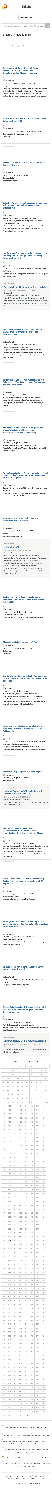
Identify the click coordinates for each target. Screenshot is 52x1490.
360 (20, 1233)
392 (20, 1249)
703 (15, 1403)
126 (9, 1118)
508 (43, 1304)
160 (20, 1134)
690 (31, 1395)
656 (20, 1379)
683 (37, 1391)
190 (9, 1150)
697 (26, 1399)
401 (26, 1253)
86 (27, 1098)
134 (9, 1122)
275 (37, 1189)
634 (31, 1368)
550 (9, 1328)
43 (13, 1082)
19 (41, 1070)
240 (20, 1173)
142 (9, 1126)
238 (9, 1173)
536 (20, 1320)
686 (9, 1395)
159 (15, 1134)
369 (26, 1237)
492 (43, 1296)
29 (41, 1074)
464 (20, 1284)
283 (37, 1193)
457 (26, 1280)
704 (20, 1403)
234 (31, 1169)
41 (3, 1082)
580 (43, 1340)
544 (20, 1324)
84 (18, 1098)
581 (4, 1344)
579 (37, 1340)
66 (27, 1090)
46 (27, 1082)
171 (37, 1138)
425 (26, 1265)
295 (15, 1201)
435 (37, 1268)
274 (31, 1189)
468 (43, 1284)
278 (9, 1193)
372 (43, 1237)
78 (36, 1094)
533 (4, 1320)
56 (27, 1086)
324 (43, 1213)
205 (4, 1158)
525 (4, 1316)
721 (26, 1411)
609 (26, 1356)
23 (13, 1074)
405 (4, 1257)
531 (37, 1316)
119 (15, 1114)
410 (31, 1257)
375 (15, 1241)
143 (15, 1126)
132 (43, 1118)
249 (26, 1177)
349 (4, 1229)
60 (46, 1086)
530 (31, 1316)
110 (9, 1110)
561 (26, 1332)
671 (15, 1387)
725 (4, 1415)
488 (20, 1296)
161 (26, 1134)
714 (31, 1407)
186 (31, 1146)
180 (43, 1142)
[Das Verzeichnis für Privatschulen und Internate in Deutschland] (26, 1456)
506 (31, 1304)
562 (31, 1332)
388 (43, 1245)
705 (26, 1403)
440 (20, 1272)
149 (4, 1130)
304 (20, 1205)
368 (20, 1237)
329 (26, 1217)
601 (26, 1352)
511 (15, 1308)
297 (26, 1201)
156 (43, 1130)
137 (26, 1122)
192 (20, 1150)
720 (20, 1411)
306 (31, 1205)
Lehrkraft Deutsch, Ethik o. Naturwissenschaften (25, 1041)
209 (26, 1158)
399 (15, 1253)
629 (4, 1368)
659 (37, 1379)
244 (43, 1173)
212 (43, 1158)
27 (32, 1074)
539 (37, 1320)
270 (9, 1189)
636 (43, 1368)
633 (26, 1368)
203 (37, 1154)
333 (4, 1221)
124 (43, 1114)
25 (22, 1074)
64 (18, 1090)
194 (31, 1150)
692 (43, 1395)
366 (9, 1237)
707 (37, 1403)
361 (26, 1233)
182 (9, 1146)
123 (37, 1114)
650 (31, 1376)
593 (26, 1348)
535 (15, 1320)
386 (31, 1245)
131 (37, 1118)
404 (43, 1253)
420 (43, 1261)
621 (4, 1364)
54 (18, 1086)
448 (20, 1276)
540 (43, 1320)
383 (15, 1245)
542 (9, 1324)
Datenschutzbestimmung (17, 1479)
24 (18, 1074)
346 (31, 1225)
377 (26, 1241)
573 (4, 1340)
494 (9, 1300)
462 (9, 1284)
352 (20, 1229)
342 (9, 1225)
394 (31, 1249)
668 (43, 1383)
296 (20, 1201)
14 (18, 1070)
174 (9, 1142)
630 (9, 1368)
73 (13, 1094)
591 (15, 1348)
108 (43, 1106)
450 (31, 1276)
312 (20, 1209)
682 (31, 1391)
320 (20, 1213)
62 (8, 1090)
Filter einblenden (26, 18)
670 (9, 1387)
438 (9, 1272)
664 (20, 1383)
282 (31, 1193)
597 (4, 1352)
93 (13, 1102)
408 (20, 1257)
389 (4, 1249)
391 (15, 1249)
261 (4, 1185)
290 (31, 1197)
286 (9, 1197)
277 (4, 1193)
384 (20, 1245)
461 (4, 1284)
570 (31, 1336)
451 (37, 1276)
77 (32, 1094)
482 (31, 1292)
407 (15, 1257)
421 (4, 1265)
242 (31, 1173)
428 (43, 1265)
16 (27, 1070)
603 (37, 1352)
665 (26, 1383)
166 (9, 1138)
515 (37, 1308)
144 (20, 1126)
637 (4, 1372)
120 (20, 1114)
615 (15, 1360)
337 (26, 1221)
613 (4, 1360)
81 (3, 1098)
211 (37, 1158)
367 (15, 1237)
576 (20, 1340)
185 (26, 1146)
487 (15, 1296)
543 (15, 1324)
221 (4, 1165)
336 (20, 1221)
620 (43, 1360)
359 (15, 1233)
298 (31, 1201)
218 (31, 1161)
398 (9, 1253)
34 (18, 1078)
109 (4, 1110)
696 (20, 1399)
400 (20, 1253)
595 (37, 1348)
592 (20, 1348)
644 (43, 1372)
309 (4, 1209)
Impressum (35, 1479)
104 (20, 1106)
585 (26, 1344)
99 (41, 1102)
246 (9, 1177)
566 (9, 1336)
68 (36, 1090)
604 (43, 1352)
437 (4, 1272)
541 (4, 1324)
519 (15, 1312)
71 (3, 1094)
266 (31, 1185)
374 (9, 1241)
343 (15, 1225)
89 (41, 1098)
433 (26, 1268)
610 (31, 1356)
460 (43, 1280)
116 (43, 1110)
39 (41, 1078)
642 (31, 1372)
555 (37, 1328)
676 (43, 1387)
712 (20, 1407)
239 (15, 1173)
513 (26, 1308)
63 (13, 1090)
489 (26, 1296)
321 (26, 1213)
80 (46, 1094)
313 (26, 1209)
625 (26, 1364)
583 (15, 1344)
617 (26, 1360)
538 (31, 1320)
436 (43, 1268)
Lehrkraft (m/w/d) (11, 547)
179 (37, 1142)
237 (4, 1173)
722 (31, 1411)
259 (37, 1181)
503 (15, 1304)
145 (26, 1126)
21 (3, 1074)
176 (20, 1142)
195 (37, 1150)
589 (4, 1348)
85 (22, 1098)
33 (13, 1078)
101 (4, 1106)
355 (37, 1229)
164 (43, 1134)
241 (26, 1173)
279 (15, 1193)
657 (26, 1379)
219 (37, 1161)
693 (4, 1399)
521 (26, 1312)
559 (15, 1332)
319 (15, 1213)
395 (37, 1249)
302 (9, 1205)
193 (26, 1150)
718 (9, 1411)
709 (4, 1407)
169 (26, 1138)
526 (9, 1316)
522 (31, 1312)
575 (15, 1340)
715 (37, 1407)
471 (15, 1288)
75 (22, 1094)
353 (26, 1229)
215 (15, 1161)
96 (27, 1102)
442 (31, 1272)
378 (31, 1241)
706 (31, 1403)
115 (37, 1110)
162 (31, 1134)
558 (9, 1332)
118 (9, 1114)
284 (43, 1193)
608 (20, 1356)
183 (15, 1146)
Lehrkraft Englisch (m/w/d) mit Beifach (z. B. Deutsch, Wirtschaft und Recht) (23, 792)
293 (4, 1201)
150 (9, 1130)
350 (9, 1229)
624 (20, 1364)
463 (15, 1284)
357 (4, 1233)
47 (32, 1082)
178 (31, 1142)
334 (9, 1221)
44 (18, 1082)
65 (22, 1090)
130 (31, 1118)
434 (31, 1268)
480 (20, 1292)
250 (31, 1177)
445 (4, 1276)
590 (9, 1348)
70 (46, 1090)
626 (31, 1364)
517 (4, 1312)
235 (37, 1169)
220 (43, 1161)
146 (31, 1126)
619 (37, 1360)
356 (43, 1229)
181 (4, 1146)
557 (4, 1332)
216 (20, 1161)
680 (20, 1391)
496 (20, 1300)
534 (9, 1320)
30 (46, 1074)
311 (15, 1209)
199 (15, 1154)
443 (37, 1272)
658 (31, 1379)
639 (15, 1372)
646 (9, 1376)
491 (37, 1296)
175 (15, 1142)
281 (26, 1193)
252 (43, 1177)
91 (3, 1102)
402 (31, 1253)
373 (4, 1241)
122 (31, 1114)
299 (37, 1201)
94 (18, 1102)
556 (43, 1328)
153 (26, 1130)
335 (15, 1221)
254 (9, 1181)
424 (20, 1265)
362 (31, 1233)
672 (20, 1387)
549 (4, 1328)
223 (15, 1165)
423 (15, 1265)
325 (4, 1217)
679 (15, 1391)
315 (37, 1209)
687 (15, 1395)
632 (20, 1368)
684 (43, 1391)
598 (9, 1352)
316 (43, 1209)
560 (20, 1332)
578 (31, 1340)
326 (9, 1217)
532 (43, 1316)
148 (43, 1126)
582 (9, 1344)
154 (31, 1130)
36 (27, 1078)
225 (26, 1165)
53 (13, 1086)
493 (4, 1300)
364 (43, 1233)
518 (9, 1312)
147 (37, 1126)
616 (20, 1360)
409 (26, 1257)
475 (37, 1288)
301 (4, 1205)
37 (32, 1078)
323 (37, 1213)
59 (41, 1086)
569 (26, 1336)
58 (36, 1086)
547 (37, 1324)
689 (26, 1395)
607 (15, 1356)
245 (4, 1177)
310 (9, 1209)
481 (26, 1292)
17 (32, 1070)
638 (9, 1372)
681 (26, 1391)
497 (26, 1300)
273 (26, 1189)
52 (8, 1086)
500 (43, 1300)
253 (4, 1181)
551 (15, 1328)
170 (31, 1138)
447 (15, 1276)
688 (20, 1395)
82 (8, 1098)
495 (15, 1300)
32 (8, 1078)
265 (26, 1185)
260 (43, 1181)
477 (4, 1292)
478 (9, 1292)
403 (37, 1253)
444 (43, 1272)
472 (20, 1288)
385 (26, 1245)
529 (26, 1316)
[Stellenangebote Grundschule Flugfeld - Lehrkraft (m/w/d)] (37, 575)
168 (20, 1138)
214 (9, 1161)
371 (37, 1237)
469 (4, 1288)
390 (9, 1249)
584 (20, 1344)
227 (37, 1165)
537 (26, 1320)
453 (4, 1280)
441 (26, 1272)
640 (20, 1372)
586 (31, 1344)
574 (9, 1340)
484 (43, 1292)
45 (22, 1082)
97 (32, 1102)
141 (4, 1126)
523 (37, 1312)
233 (26, 1169)
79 (41, 1094)
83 (13, 1098)
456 (20, 1280)
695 (15, 1399)
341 (4, 1225)
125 (4, 1118)
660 (43, 1379)
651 (37, 1376)
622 (9, 1364)
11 (3, 1070)
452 (43, 1276)
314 (31, 1209)
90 (46, 1098)
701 (4, 1403)
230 (9, 1169)
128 (20, 1118)
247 (15, 1177)
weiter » (27, 1415)
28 (36, 1074)
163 (37, 1134)
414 (9, 1261)
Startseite (10, 1476)
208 (20, 1158)
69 (41, 1090)
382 (9, 1245)
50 (46, 1082)
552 (20, 1328)
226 (31, 1165)
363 (37, 1233)
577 (26, 1340)
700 (43, 1399)
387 (37, 1245)
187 (37, 1146)
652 (43, 1376)
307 (37, 1205)
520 (20, 1312)
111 (15, 1110)
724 (43, 1411)
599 (15, 1352)
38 (36, 1078)
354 (31, 1229)
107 (37, 1106)
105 (26, 1106)
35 (22, 1078)
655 (15, 1379)
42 (8, 1082)
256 (20, 1181)
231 (15, 1169)
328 (20, 1217)
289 (26, 1197)
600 (20, 1352)
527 (15, 1316)
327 (15, 1217)
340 (43, 1221)
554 (31, 1328)
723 (37, 1411)
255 (15, 1181)
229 (4, 1169)
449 (26, 1276)
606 (9, 1356)
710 (9, 1407)
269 (4, 1189)
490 (31, 1296)
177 (26, 1142)
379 (37, 1241)
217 (26, 1161)
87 (32, 1098)
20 (46, 1070)
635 (37, 1368)
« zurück (5, 1066)
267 (37, 1185)
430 (9, 1268)
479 (15, 1292)
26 (27, 1074)
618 (31, 1360)
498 (31, 1300)
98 (36, 1102)
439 (15, 1272)
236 (43, 1169)
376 (20, 1241)
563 (37, 1332)
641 (26, 1372)
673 (26, 1387)
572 (43, 1336)
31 (3, 1078)
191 (15, 1150)
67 (32, 1090)
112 (20, 1110)
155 (37, 1130)
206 (9, 1158)
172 (43, 1138)
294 (9, 1201)
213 (4, 1161)
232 (20, 1169)
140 (43, 1122)
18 (36, 1070)
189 (4, 1150)
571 (37, 1336)
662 (9, 1383)
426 (31, 1265)
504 (20, 1304)
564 (43, 1332)
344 (20, 1225)
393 (26, 1249)
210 (31, 1158)
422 (9, 1265)
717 (4, 1411)
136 (20, 1122)
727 (15, 1415)
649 (26, 1376)
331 (37, 1217)
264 (20, 1185)
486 (9, 1296)
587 (37, 1344)
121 (26, 1114)
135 (15, 1122)
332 (43, 1217)
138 (31, 1122)
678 (9, 1391)
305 (26, 1205)
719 (15, 1411)
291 (37, 1197)
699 (37, 1399)
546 (31, 1324)
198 (9, 1154)
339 (37, 1221)
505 (26, 1304)
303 (15, 1205)
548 (43, 1324)
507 (37, 1304)
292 (43, 1197)
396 (43, 1249)
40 (46, 1078)
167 (15, 1138)
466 (31, 1284)
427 (37, 1265)
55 (22, 1086)
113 (26, 1110)
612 (43, 1356)
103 (15, 1106)
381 (4, 1245)
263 (15, 1185)
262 (9, 1185)
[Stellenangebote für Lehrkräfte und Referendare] (26, 1425)
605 (4, 1356)
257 (26, 1181)
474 (31, 1288)
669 (4, 1387)
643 (37, 1372)
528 (20, 1316)
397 (4, 1253)
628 (43, 1364)
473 (26, 1288)
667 (37, 1383)
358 (9, 1233)
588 (43, 1344)
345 (26, 1225)
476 (43, 1288)
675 (37, 1387)
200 (20, 1154)
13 (13, 1070)
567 (15, 1336)
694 (9, 1399)
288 (20, 1197)
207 (15, 1158)
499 (37, 1300)
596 (43, 1348)
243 (37, 1173)
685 (4, 1395)
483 (37, 1292)
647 (15, 1376)
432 (20, 1268)
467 (37, 1284)
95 (22, 1102)
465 (26, 1284)
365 (4, 1237)
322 (31, 1213)
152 (20, 1130)
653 (4, 1379)
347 (37, 1225)
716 (43, 1407)
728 (20, 1415)
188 (43, 1146)
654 (9, 1379)
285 (4, 1197)
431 (15, 1268)
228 (43, 1165)
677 (4, 1391)
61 (3, 1090)
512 (20, 1308)
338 (31, 1221)
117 (4, 1114)
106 (31, 1106)
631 (15, 1368)
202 (31, 1154)
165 (4, 1138)
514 (31, 1308)
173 (4, 1142)
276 (43, 1189)
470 (9, 1288)
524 (43, 1312)
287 (15, 1197)
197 (4, 1154)
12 (8, 1070)
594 (31, 1348)
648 (20, 1376)
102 (9, 1106)
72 (8, 1094)
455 (15, 1280)
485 (4, 1296)
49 (41, 1082)
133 (4, 1122)
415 (15, 1261)
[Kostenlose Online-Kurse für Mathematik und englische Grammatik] (26, 1433)
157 (4, 1134)
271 (15, 1189)
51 (3, 1086)
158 (9, 1134)
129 (26, 1118)
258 (31, 1181)
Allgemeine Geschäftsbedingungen (31, 1476)
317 (4, 1213)
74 (18, 1094)
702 (9, 1403)
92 (8, 1102)
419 (37, 1261)
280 (20, 1193)
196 (43, 1150)
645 (4, 1376)
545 (26, 1324)
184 (20, 1146)
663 (15, 1383)
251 (37, 1177)
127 (15, 1118)
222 (9, 1165)
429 (4, 1268)
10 (47, 1066)
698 (31, 1399)
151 (15, 1130)
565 (4, 1336)
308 (43, 1205)
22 (8, 1074)
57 (32, 1086)
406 (9, 1257)
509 (4, 1308)
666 (31, 1383)
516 (43, 1308)
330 (31, 1217)
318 (9, 1213)
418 (31, 1261)
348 (43, 1225)
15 (22, 1070)
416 (20, 1261)
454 (9, 1280)
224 (20, 1165)
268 (43, 1185)
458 (31, 1280)
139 (37, 1122)
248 (20, 1177)
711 (15, 1407)
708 (43, 1403)
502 (9, 1304)
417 (26, 1261)
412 (43, 1257)
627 (37, 1364)
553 (26, 1328)
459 (37, 1280)
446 (9, 1276)
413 (4, 1261)
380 (43, 1241)
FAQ (43, 1479)
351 (15, 1229)
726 (9, 1415)
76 (27, 1094)
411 (37, 1257)
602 (31, 1352)
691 (37, 1395)
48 (36, 1082)
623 (15, 1364)
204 (43, 1154)
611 (37, 1356)
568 (20, 1336)
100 (46, 1102)
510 (9, 1308)
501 (4, 1304)
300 (43, 1201)
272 (20, 1189)
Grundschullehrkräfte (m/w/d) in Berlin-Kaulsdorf (25, 287)
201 (26, 1154)
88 (36, 1098)
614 (9, 1360)
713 (26, 1407)
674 (31, 1387)
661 (4, 1383)
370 (31, 1237)
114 (31, 1110)
